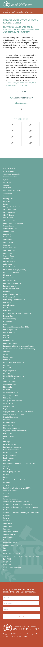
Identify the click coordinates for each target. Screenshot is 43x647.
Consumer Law (8, 231)
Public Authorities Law (11, 450)
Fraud (5, 324)
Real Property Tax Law (11, 472)
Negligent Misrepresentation (13, 414)
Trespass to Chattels (10, 532)
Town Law (7, 518)
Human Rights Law (10, 330)
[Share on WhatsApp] (21, 109)
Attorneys (6, 196)
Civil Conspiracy (9, 212)
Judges (5, 354)
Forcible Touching (9, 319)
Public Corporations (10, 452)
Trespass (6, 529)
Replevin (6, 477)
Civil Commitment (9, 210)
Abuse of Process (9, 169)
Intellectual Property (10, 343)
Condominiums (8, 226)
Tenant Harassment (10, 499)
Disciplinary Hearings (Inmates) (14, 270)
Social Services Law (10, 491)
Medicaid (6, 390)
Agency (5, 179)
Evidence (6, 291)
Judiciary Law (8, 357)
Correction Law (9, 250)
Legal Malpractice (9, 371)
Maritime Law (8, 387)
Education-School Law (11, 272)
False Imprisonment (10, 308)
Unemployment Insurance (12, 540)
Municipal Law (8, 403)
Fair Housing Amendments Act (14, 300)
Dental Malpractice (10, 267)
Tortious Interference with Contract (16, 502)
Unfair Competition (10, 543)
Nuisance (6, 420)
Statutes (6, 493)
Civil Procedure (8, 218)
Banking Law (7, 199)
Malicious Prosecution (11, 384)
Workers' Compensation (12, 567)
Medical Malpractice (15, 20)
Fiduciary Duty (8, 316)
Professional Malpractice (12, 447)
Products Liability (9, 444)
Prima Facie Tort (9, 436)
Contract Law (8, 237)
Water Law (7, 564)
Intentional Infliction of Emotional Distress (18, 346)
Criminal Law (8, 259)
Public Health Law (9, 455)
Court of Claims (8, 256)
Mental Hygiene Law (10, 395)
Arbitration (7, 188)
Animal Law (7, 182)
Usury (5, 548)
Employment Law (9, 280)
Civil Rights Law (9, 220)
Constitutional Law (10, 229)
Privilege (6, 442)
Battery (6, 204)
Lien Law (6, 373)
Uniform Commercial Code (13, 545)
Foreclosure (7, 321)
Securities (6, 483)
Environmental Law (10, 286)
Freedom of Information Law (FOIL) (16, 327)
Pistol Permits (8, 433)
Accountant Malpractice (11, 174)
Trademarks (7, 526)
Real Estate (7, 461)
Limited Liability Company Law (14, 376)
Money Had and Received (12, 401)
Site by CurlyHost (9, 636)
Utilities (6, 551)
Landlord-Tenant (9, 368)
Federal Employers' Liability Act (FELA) (17, 313)
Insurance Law (8, 341)
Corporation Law (9, 248)
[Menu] (37, 4)
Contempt (7, 234)
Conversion (7, 240)
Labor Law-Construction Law (13, 362)
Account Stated (8, 171)
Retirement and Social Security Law (16, 480)
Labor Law (7, 360)
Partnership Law (9, 422)
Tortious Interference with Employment (17, 504)
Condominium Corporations (13, 223)
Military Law (7, 398)
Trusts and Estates (9, 534)
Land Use (6, 365)
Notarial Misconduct (10, 417)
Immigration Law (9, 332)
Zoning (5, 570)
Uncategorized (8, 537)
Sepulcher (6, 485)
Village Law (7, 562)
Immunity (6, 335)
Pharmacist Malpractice (11, 428)
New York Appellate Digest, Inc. (27, 634)
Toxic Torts (7, 521)
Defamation (7, 264)
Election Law (8, 275)
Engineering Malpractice (12, 283)
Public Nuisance (8, 458)
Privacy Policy (22, 636)
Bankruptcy (7, 201)
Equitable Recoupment (11, 289)
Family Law (7, 311)
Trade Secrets (8, 523)
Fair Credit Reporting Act (12, 294)
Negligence (14, 22)
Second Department (24, 98)
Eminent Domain (9, 278)
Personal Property (9, 425)
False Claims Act (9, 305)
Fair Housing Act (9, 297)
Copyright (6, 245)
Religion (6, 474)
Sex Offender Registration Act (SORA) (16, 488)
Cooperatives (8, 242)
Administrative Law (10, 177)
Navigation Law (8, 406)
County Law (7, 253)
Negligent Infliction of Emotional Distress (18, 412)
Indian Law (7, 338)
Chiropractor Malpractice (12, 207)
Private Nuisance (9, 439)
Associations (7, 193)
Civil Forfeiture (8, 215)
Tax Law (6, 496)
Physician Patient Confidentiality (15, 431)
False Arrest (7, 302)
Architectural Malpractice (12, 190)
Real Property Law (10, 469)
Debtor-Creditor (9, 261)
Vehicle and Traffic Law (11, 553)
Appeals (6, 185)
